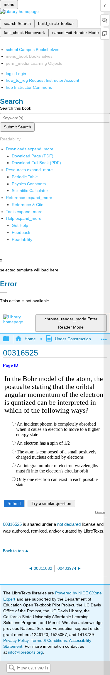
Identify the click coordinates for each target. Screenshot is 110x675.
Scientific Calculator (30, 190)
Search (11, 668)
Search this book (15, 108)
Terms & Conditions (49, 640)
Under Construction (73, 338)
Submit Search (17, 127)
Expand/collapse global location (104, 337)
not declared (69, 524)
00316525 (12, 524)
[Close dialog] (3, 292)
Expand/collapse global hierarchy (10, 339)
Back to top (13, 551)
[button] (21, 232)
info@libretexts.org (25, 652)
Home (30, 338)
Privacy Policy (15, 640)
